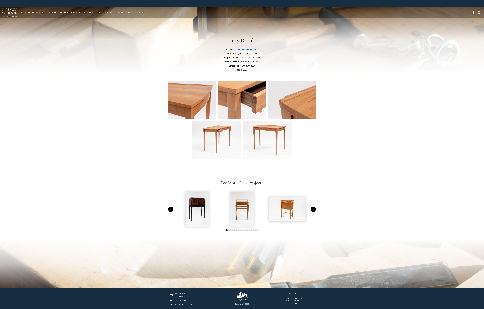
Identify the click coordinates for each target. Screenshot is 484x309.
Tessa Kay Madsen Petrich (245, 49)
